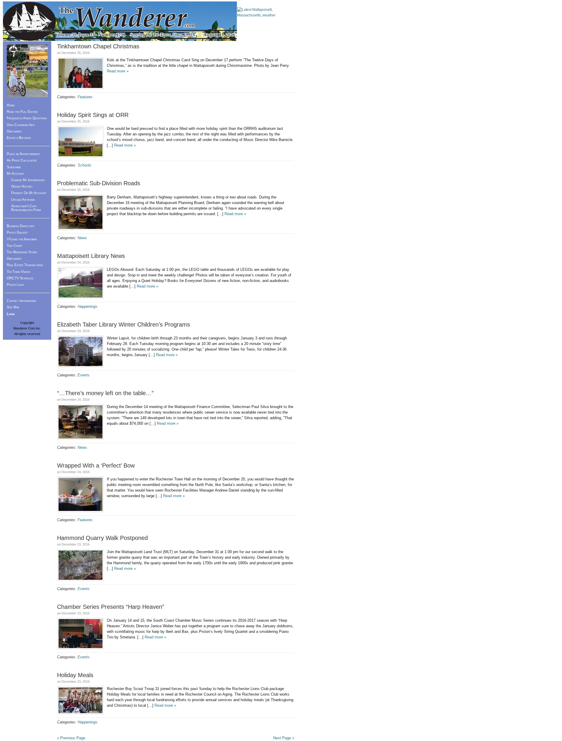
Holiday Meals (75, 675)
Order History (21, 186)
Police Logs (15, 285)
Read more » (117, 71)
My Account (15, 173)
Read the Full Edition (22, 112)
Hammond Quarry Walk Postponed (102, 538)
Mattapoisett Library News (91, 256)
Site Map (13, 307)
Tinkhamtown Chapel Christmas (98, 46)
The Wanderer (120, 21)
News (82, 238)
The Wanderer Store (22, 252)
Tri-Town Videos (18, 272)
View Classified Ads (21, 125)
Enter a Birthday (19, 138)
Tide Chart (15, 246)
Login (11, 314)
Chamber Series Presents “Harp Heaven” (110, 607)
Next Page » (283, 738)
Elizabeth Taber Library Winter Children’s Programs (123, 324)
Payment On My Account (29, 193)
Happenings (87, 306)
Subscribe (14, 167)
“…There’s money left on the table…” (105, 393)
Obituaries (14, 131)
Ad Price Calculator (22, 160)
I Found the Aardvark (22, 239)
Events (84, 375)
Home (11, 105)
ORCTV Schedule (20, 278)
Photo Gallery (17, 232)
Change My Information (27, 180)
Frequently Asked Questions (27, 118)
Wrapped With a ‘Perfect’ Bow (96, 465)
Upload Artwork (23, 200)
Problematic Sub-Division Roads (98, 183)
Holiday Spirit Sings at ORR (92, 115)
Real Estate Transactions (25, 265)
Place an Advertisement (23, 154)
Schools (84, 165)
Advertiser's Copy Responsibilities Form (26, 208)
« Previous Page (71, 738)
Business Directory (21, 226)
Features (85, 97)
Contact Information (21, 301)
